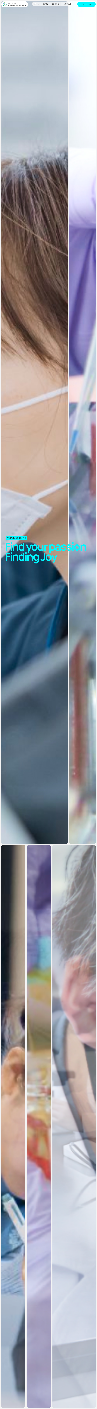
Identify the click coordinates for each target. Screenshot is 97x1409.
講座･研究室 (55, 4)
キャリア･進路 (66, 4)
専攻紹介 (45, 4)
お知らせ (36, 4)
